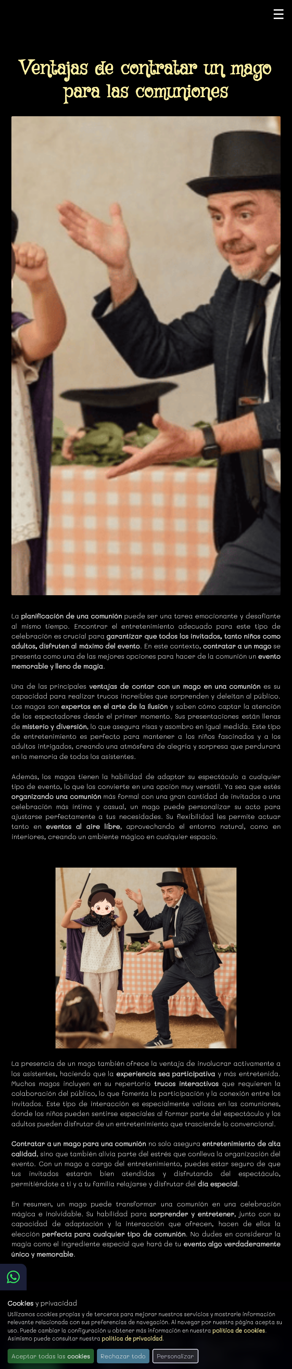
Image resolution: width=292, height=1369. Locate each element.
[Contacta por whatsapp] (13, 1277)
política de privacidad (132, 1338)
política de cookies (239, 1330)
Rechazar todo (123, 1356)
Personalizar (175, 1356)
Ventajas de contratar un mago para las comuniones (146, 80)
